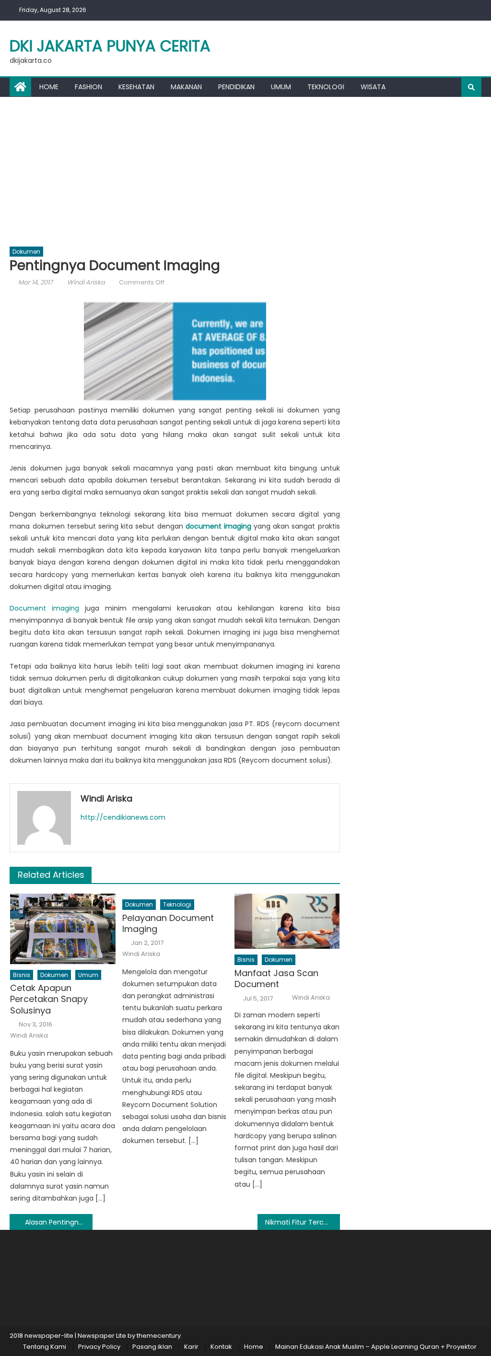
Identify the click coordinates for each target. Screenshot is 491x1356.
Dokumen (26, 252)
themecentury (159, 1335)
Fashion (88, 87)
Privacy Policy (99, 1346)
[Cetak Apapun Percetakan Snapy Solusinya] (63, 929)
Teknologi (325, 87)
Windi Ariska (86, 282)
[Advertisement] (245, 169)
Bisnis (21, 975)
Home (48, 87)
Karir (191, 1346)
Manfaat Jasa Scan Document (276, 978)
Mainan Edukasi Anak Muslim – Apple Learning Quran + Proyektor (376, 1346)
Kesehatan (136, 87)
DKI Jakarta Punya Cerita (110, 46)
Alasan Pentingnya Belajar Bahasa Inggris (58, 1222)
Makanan (186, 87)
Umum (281, 87)
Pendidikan (236, 87)
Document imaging (44, 608)
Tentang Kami (44, 1346)
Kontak (221, 1346)
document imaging (218, 526)
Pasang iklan (152, 1346)
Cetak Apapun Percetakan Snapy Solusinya (49, 999)
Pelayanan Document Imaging (168, 923)
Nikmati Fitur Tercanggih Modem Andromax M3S (302, 1222)
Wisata (373, 87)
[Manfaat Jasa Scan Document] (287, 921)
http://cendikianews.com (123, 817)
